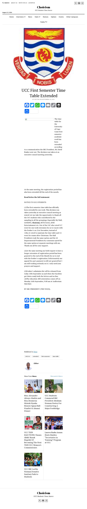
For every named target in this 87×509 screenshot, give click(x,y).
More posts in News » (57, 376)
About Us (14, 3)
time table (56, 356)
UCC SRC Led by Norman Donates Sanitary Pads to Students (31, 473)
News (30, 17)
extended (35, 356)
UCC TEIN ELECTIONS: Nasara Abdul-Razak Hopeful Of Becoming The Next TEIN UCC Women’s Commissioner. (32, 440)
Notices (45, 17)
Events (61, 17)
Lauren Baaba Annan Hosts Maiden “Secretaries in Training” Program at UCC (53, 437)
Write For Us (23, 3)
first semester (46, 356)
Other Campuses (72, 17)
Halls (37, 17)
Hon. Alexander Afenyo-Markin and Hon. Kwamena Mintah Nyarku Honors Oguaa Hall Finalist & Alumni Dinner (32, 403)
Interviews (20, 17)
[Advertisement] (43, 171)
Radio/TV (43, 22)
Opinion (53, 17)
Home (11, 17)
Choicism (43, 7)
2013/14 (27, 356)
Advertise (31, 3)
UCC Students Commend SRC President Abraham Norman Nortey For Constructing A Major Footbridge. (53, 402)
